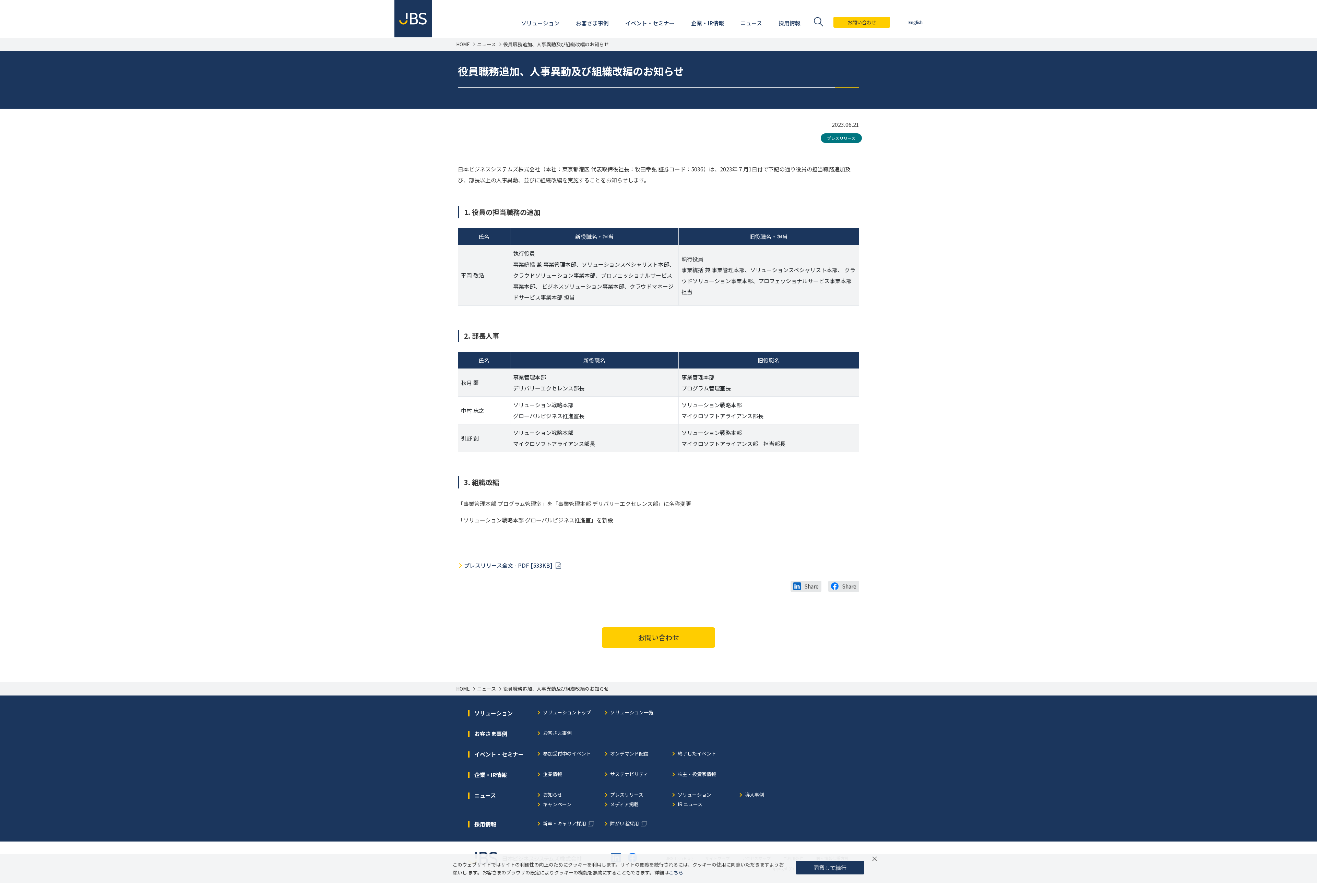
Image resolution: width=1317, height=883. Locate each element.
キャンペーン (557, 805)
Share (811, 586)
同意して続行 (830, 867)
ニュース (486, 44)
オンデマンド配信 (629, 754)
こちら (676, 872)
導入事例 (754, 795)
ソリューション (694, 795)
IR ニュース (690, 805)
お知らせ (552, 795)
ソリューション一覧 (631, 713)
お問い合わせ (861, 22)
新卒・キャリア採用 (564, 824)
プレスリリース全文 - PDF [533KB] (509, 565)
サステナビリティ (629, 774)
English (916, 22)
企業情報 (552, 774)
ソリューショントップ (567, 713)
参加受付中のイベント (567, 754)
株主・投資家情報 (697, 774)
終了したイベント (697, 754)
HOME (463, 44)
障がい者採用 (624, 824)
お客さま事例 (557, 733)
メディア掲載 (624, 805)
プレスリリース (841, 138)
